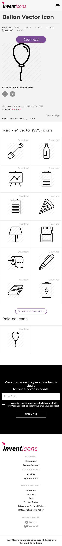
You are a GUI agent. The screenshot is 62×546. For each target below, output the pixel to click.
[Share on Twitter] (12, 94)
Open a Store (31, 478)
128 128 (50, 28)
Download (23, 140)
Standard (16, 109)
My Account (31, 461)
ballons (13, 119)
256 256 (8, 30)
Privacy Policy (31, 502)
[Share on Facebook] (5, 94)
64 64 (38, 28)
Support (31, 494)
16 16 (17, 28)
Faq (31, 498)
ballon (5, 119)
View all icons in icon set (31, 311)
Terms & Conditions (31, 543)
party (32, 119)
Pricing (31, 474)
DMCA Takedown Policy (31, 510)
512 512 (19, 30)
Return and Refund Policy (31, 506)
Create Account (31, 465)
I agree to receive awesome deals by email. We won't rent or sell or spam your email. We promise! (33, 404)
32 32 (28, 28)
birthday (23, 119)
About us (31, 490)
